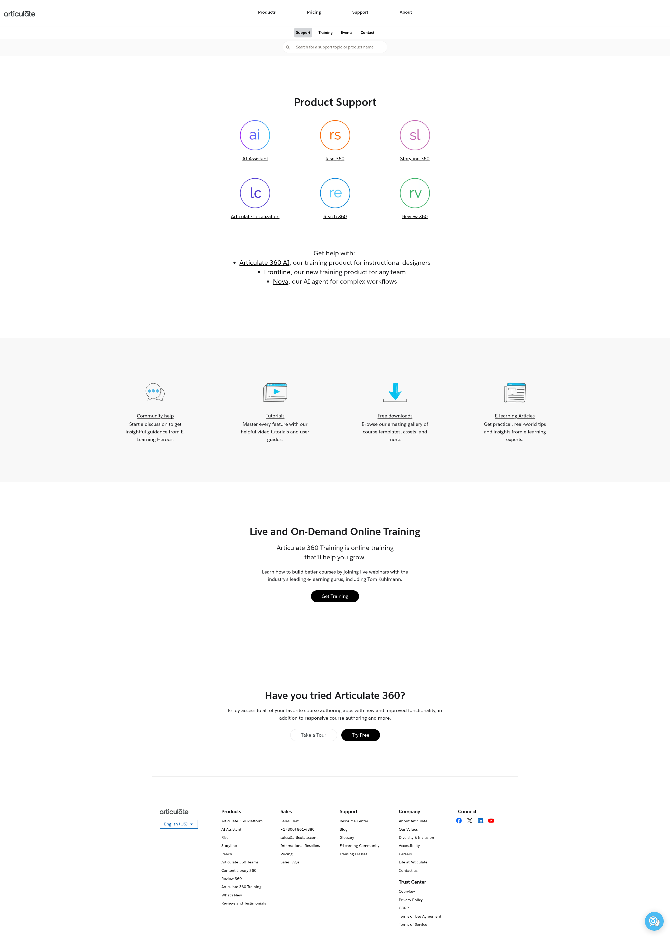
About (406, 12)
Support (360, 12)
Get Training (335, 596)
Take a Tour (313, 735)
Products (267, 12)
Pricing (314, 12)
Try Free (360, 735)
